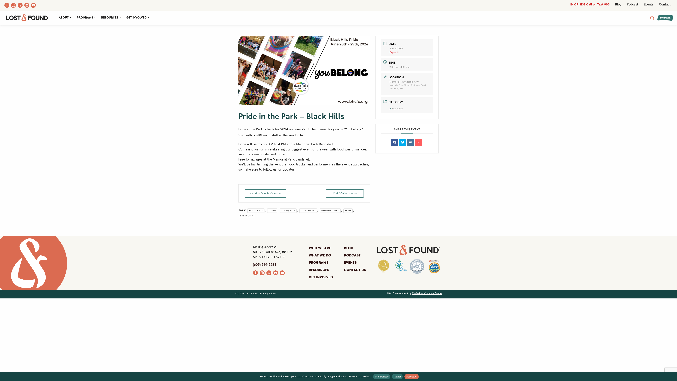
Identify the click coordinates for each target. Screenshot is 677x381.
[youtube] (282, 272)
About (64, 17)
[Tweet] (402, 142)
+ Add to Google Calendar (265, 193)
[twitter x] (268, 272)
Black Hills (256, 210)
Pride (348, 210)
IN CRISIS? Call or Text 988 (589, 4)
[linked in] (275, 272)
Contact (665, 4)
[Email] (418, 142)
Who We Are (320, 248)
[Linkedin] (410, 142)
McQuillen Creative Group (427, 293)
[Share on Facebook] (394, 142)
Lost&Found (308, 210)
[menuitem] (65, 17)
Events (648, 4)
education (397, 108)
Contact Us (355, 270)
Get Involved (136, 17)
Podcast (632, 4)
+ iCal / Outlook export (345, 193)
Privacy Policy (268, 293)
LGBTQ (272, 210)
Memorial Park (330, 210)
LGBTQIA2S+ (288, 210)
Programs (85, 17)
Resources (109, 17)
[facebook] (255, 272)
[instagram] (262, 272)
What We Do (320, 255)
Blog (618, 4)
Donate (665, 17)
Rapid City (246, 215)
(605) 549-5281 (264, 264)
